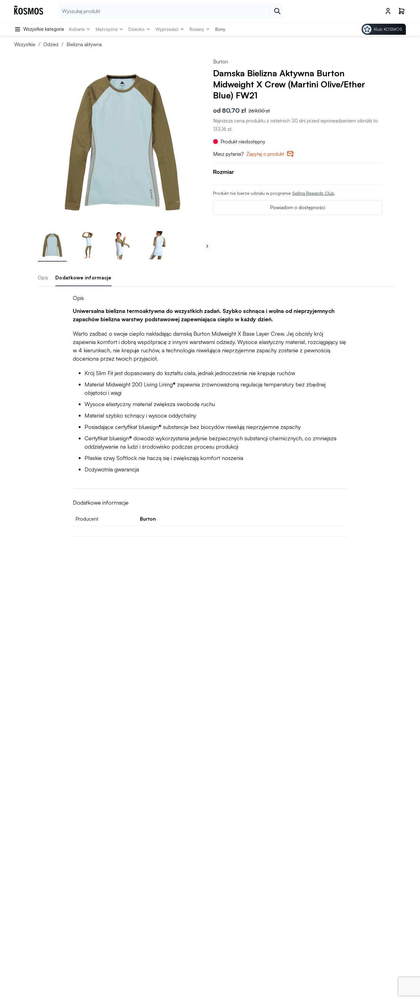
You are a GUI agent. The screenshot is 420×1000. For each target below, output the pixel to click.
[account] (388, 11)
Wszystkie (24, 44)
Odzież (50, 44)
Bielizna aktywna (84, 44)
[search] (277, 11)
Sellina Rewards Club (313, 193)
